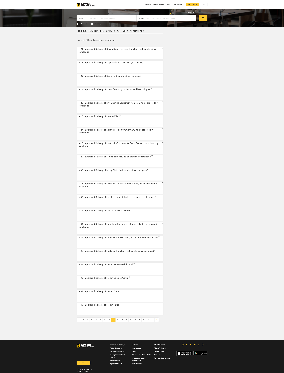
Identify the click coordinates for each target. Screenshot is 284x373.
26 (130, 319)
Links (134, 351)
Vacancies (157, 355)
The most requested (117, 351)
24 (122, 319)
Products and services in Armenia (154, 4)
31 (152, 319)
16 (87, 319)
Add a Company (192, 4)
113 (173, 13)
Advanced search (188, 13)
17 (91, 319)
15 (83, 319)
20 (104, 319)
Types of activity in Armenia (175, 4)
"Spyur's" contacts (83, 363)
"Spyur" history (160, 348)
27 (135, 319)
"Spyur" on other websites (141, 355)
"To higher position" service (117, 356)
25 (126, 319)
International (136, 348)
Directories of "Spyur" (118, 345)
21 (109, 319)
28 (139, 319)
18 (96, 319)
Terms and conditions (162, 358)
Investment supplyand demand (138, 359)
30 (148, 319)
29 (143, 319)
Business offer (115, 360)
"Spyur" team (159, 351)
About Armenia (137, 364)
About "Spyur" (159, 345)
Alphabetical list (116, 364)
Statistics (135, 345)
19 (100, 319)
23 (117, 319)
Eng (203, 4)
